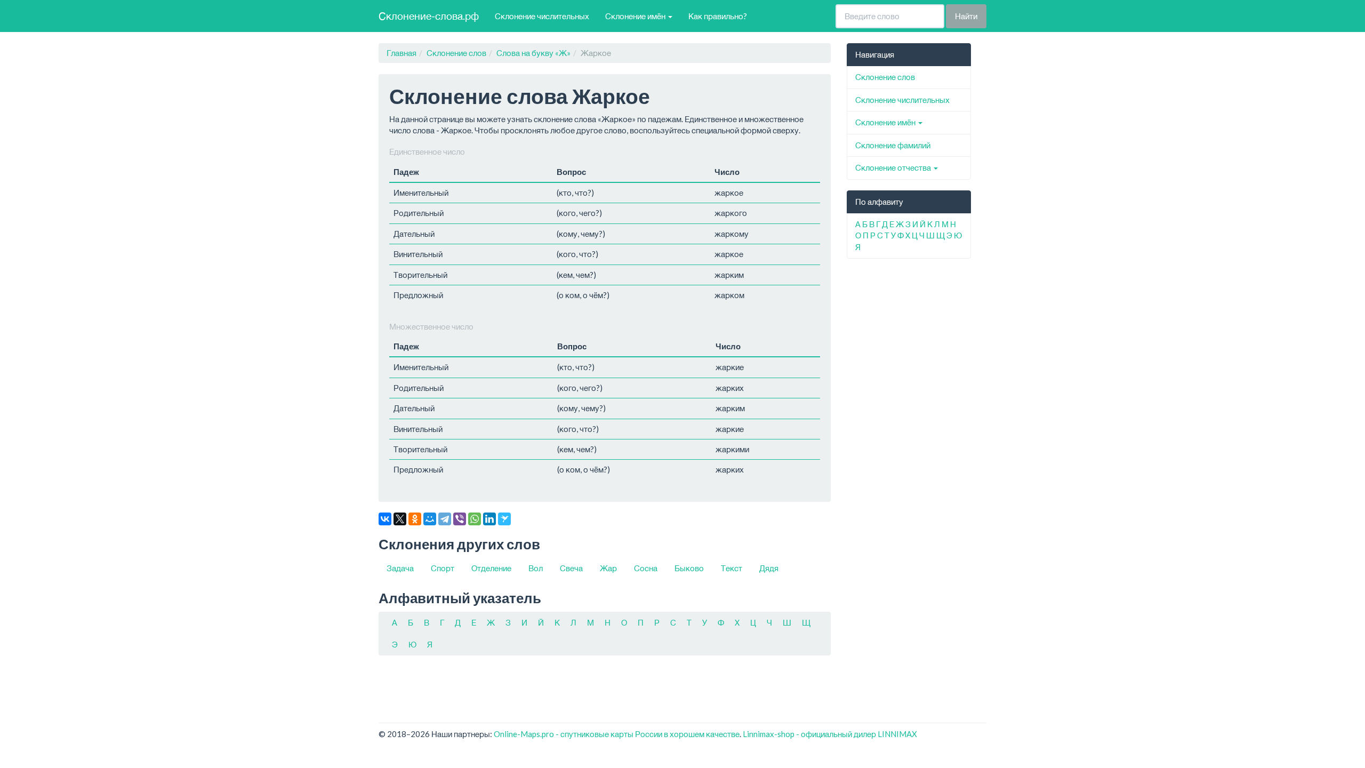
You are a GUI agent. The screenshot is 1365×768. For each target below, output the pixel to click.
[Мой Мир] (429, 519)
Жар (608, 568)
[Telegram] (444, 519)
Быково (689, 568)
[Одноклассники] (414, 519)
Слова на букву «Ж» (533, 53)
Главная (401, 53)
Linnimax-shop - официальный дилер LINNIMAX (830, 734)
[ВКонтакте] (385, 519)
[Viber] (459, 519)
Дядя (768, 568)
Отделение (491, 568)
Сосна (645, 568)
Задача (400, 568)
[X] (400, 519)
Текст (731, 568)
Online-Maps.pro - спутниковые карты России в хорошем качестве (617, 734)
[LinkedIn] (489, 519)
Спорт (442, 568)
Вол (535, 568)
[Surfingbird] (504, 519)
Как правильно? (717, 16)
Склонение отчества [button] (894, 167)
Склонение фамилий (892, 145)
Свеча (571, 568)
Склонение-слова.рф (429, 16)
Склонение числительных (542, 16)
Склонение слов (456, 53)
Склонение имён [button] (636, 16)
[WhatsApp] (474, 519)
